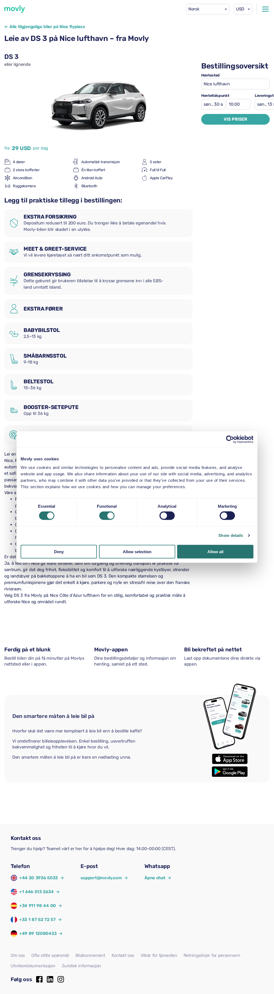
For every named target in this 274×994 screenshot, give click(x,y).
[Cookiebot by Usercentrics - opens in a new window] (230, 439)
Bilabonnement (90, 955)
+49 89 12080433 (37, 933)
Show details (230, 535)
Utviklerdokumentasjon (33, 965)
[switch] (107, 515)
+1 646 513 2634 (36, 891)
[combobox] (207, 9)
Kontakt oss (123, 955)
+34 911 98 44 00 (37, 905)
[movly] (14, 9)
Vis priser (235, 119)
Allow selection (137, 551)
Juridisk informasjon (81, 965)
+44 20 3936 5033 (38, 877)
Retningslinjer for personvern (212, 955)
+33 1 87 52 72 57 (37, 919)
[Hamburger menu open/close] (265, 9)
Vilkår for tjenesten (158, 955)
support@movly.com (104, 877)
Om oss (18, 955)
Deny (59, 551)
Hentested (210, 75)
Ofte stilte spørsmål (50, 955)
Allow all (215, 551)
